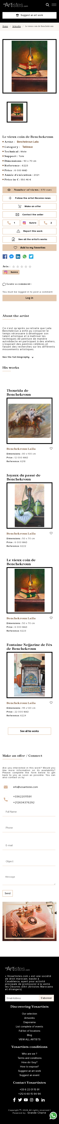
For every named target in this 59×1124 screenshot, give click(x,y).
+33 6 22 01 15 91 (29, 1089)
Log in (29, 298)
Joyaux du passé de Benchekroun (23, 478)
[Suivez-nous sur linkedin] (19, 256)
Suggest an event (29, 1075)
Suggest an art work (29, 1071)
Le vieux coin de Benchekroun (21, 563)
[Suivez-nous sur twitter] (32, 256)
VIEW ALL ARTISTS (29, 1039)
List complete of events (29, 1026)
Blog (29, 1035)
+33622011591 (22, 796)
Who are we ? (29, 1053)
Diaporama (29, 1022)
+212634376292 (24, 802)
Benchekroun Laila (28, 141)
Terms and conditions (30, 1058)
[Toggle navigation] (54, 5)
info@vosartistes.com (25, 787)
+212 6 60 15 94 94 (29, 1094)
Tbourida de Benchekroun (19, 393)
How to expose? (29, 1066)
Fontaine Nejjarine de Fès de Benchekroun (29, 647)
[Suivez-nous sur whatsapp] (25, 256)
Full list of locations (29, 1031)
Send (7, 893)
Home (5, 26)
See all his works (29, 731)
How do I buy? (29, 1062)
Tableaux (27, 147)
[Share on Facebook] (5, 256)
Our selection (29, 1013)
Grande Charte (37, 1112)
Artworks (16, 26)
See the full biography (16, 357)
